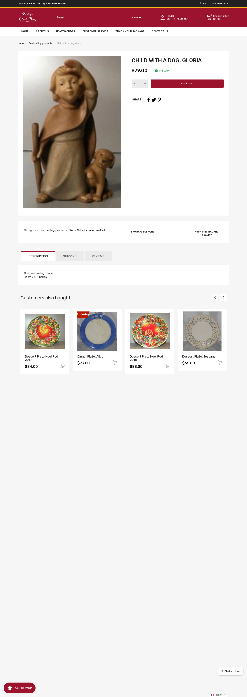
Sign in (215, 4)
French (218, 694)
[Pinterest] (159, 100)
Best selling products (53, 230)
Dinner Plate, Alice (90, 356)
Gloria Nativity (77, 230)
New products (97, 230)
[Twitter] (154, 100)
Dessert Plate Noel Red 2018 (146, 358)
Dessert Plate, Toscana (199, 356)
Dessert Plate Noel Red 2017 (41, 358)
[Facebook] (148, 100)
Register (224, 4)
